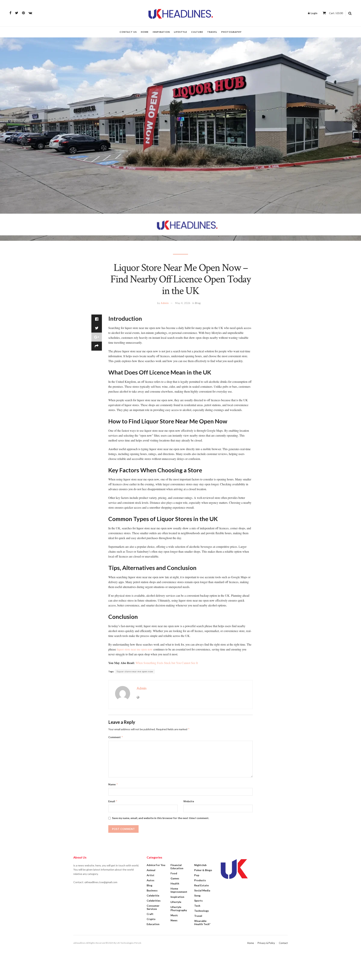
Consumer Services (153, 907)
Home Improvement (179, 890)
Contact (283, 942)
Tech (197, 905)
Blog (198, 303)
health (175, 883)
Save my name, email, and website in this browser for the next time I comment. (160, 818)
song (197, 895)
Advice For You (156, 865)
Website (188, 801)
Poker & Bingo (203, 870)
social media (202, 890)
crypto (151, 919)
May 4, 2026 (182, 303)
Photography (231, 31)
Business (152, 890)
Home (145, 31)
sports (198, 900)
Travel (212, 31)
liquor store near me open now (135, 649)
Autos (150, 880)
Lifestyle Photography (179, 908)
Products (200, 880)
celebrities (154, 900)
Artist (150, 875)
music (174, 915)
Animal (151, 870)
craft (150, 913)
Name (113, 784)
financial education (177, 866)
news (174, 920)
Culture (197, 31)
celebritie (153, 895)
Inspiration (161, 31)
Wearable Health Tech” (202, 922)
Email (113, 801)
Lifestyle (180, 31)
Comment (115, 737)
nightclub (200, 865)
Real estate (201, 885)
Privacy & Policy (266, 942)
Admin (165, 303)
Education (153, 924)
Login (313, 13)
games (175, 878)
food (174, 873)
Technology (201, 910)
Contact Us (128, 31)
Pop (196, 875)
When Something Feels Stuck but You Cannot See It (167, 663)
